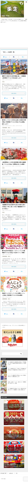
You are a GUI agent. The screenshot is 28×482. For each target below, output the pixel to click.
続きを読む (14, 93)
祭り (3, 81)
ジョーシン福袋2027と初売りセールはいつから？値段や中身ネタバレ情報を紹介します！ (13, 450)
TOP (4, 473)
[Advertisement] (14, 36)
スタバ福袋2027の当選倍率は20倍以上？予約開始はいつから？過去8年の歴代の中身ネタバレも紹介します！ (17, 363)
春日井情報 (5, 127)
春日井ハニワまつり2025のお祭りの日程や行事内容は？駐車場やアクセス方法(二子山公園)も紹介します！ (14, 122)
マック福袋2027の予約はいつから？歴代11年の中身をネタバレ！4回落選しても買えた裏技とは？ (17, 389)
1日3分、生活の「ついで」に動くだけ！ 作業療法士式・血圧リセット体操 (17, 382)
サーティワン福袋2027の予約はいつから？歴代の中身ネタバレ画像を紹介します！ (17, 376)
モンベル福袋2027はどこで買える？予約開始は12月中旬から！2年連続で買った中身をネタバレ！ (17, 369)
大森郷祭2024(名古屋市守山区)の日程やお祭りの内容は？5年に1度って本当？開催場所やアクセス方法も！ (14, 206)
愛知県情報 (5, 298)
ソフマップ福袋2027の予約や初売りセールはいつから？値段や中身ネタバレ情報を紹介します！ (14, 421)
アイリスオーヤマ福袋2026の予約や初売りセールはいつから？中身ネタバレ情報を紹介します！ (14, 406)
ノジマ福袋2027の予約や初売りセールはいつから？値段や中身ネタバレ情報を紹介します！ (14, 436)
